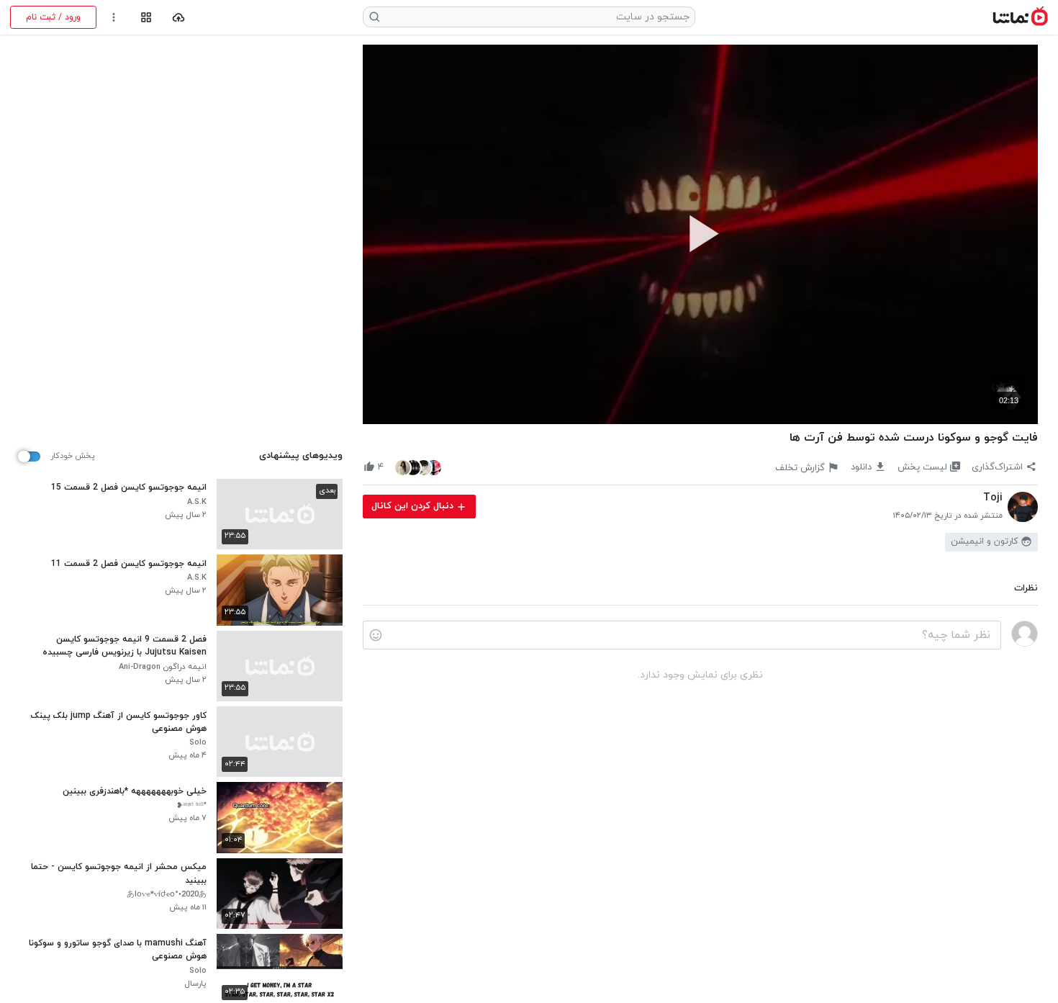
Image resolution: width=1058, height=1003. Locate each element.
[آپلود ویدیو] (178, 18)
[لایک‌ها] (418, 466)
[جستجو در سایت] (375, 16)
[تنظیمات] (114, 17)
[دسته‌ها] (145, 17)
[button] (700, 233)
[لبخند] (376, 635)
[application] (700, 235)
